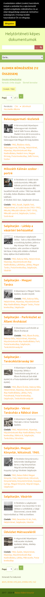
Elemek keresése (30, 83)
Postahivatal (9, 396)
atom (4, 582)
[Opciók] (36, 47)
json (19, 582)
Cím (16, 106)
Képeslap (8, 150)
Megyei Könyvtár (18, 484)
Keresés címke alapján (11, 83)
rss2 (34, 582)
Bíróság (21, 147)
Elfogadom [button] (9, 24)
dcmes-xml (12, 582)
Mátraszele (28, 558)
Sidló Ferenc (33, 156)
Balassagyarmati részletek (21, 119)
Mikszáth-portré (11, 213)
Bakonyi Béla (22, 259)
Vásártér (7, 270)
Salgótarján (23, 213)
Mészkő (7, 210)
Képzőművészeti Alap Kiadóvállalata (19, 341)
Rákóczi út (19, 435)
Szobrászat (8, 216)
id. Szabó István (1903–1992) (28, 207)
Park (37, 341)
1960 (14, 145)
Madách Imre (22, 153)
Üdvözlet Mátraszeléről (20, 532)
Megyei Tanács (27, 304)
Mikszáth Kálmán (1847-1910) (24, 210)
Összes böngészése (11, 80)
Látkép (29, 265)
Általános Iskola (23, 145)
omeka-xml (27, 582)
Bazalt (19, 205)
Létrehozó (26, 106)
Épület (19, 552)
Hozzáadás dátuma (12, 109)
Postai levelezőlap (19, 156)
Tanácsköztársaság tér (13, 347)
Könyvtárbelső (10, 481)
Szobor (7, 159)
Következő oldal (21, 96)
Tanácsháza (9, 438)
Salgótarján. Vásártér (18, 496)
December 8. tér (24, 519)
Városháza (19, 438)
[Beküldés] (41, 47)
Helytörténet (31, 147)
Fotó (14, 478)
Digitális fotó (28, 205)
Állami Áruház (33, 336)
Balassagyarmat (10, 147)
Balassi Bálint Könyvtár (24, 593)
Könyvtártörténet (24, 481)
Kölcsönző (34, 478)
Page (4, 98)
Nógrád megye (32, 484)
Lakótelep (20, 265)
